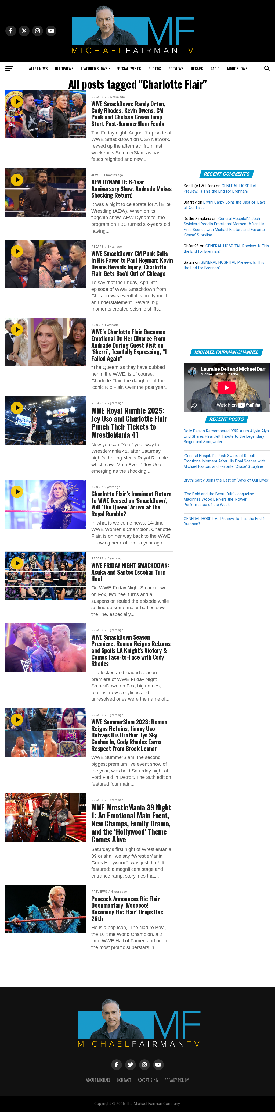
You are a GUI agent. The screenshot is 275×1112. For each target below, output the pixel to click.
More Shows (237, 68)
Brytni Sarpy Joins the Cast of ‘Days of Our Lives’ (226, 480)
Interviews (64, 68)
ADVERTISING (148, 1080)
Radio (215, 68)
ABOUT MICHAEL (98, 1080)
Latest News (37, 68)
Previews (175, 68)
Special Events (128, 68)
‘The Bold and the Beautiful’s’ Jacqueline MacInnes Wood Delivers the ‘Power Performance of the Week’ (219, 499)
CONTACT (124, 1080)
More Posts (89, 965)
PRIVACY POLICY (176, 1080)
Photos (154, 68)
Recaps (197, 68)
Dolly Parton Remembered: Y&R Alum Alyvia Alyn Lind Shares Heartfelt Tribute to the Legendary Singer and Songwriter (226, 436)
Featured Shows (94, 68)
